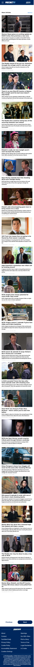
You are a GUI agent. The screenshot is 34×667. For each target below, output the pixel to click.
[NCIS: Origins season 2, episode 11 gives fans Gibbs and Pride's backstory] (17, 318)
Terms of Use (25, 642)
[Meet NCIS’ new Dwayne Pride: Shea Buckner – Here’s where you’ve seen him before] (17, 404)
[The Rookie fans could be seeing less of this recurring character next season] (17, 116)
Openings (24, 633)
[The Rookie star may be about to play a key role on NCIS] (17, 549)
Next (25, 622)
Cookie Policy (5, 645)
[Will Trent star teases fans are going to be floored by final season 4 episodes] (17, 231)
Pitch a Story (25, 639)
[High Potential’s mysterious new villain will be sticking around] (17, 261)
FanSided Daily (6, 639)
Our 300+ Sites (25, 636)
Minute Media (10, 655)
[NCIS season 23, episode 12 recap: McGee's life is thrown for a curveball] (17, 347)
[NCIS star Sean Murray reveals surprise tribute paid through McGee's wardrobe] (17, 432)
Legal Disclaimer (26, 645)
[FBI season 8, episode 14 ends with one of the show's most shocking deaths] (17, 490)
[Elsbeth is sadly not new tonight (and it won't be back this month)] (17, 144)
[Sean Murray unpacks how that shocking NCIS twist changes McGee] (17, 173)
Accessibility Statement (9, 648)
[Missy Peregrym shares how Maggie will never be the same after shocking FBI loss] (17, 461)
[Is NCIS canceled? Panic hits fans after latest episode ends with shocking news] (17, 375)
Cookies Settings (6, 651)
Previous (9, 622)
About (3, 633)
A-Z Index (24, 648)
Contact (4, 636)
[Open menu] (3, 2)
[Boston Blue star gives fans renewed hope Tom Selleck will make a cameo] (17, 520)
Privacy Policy (5, 642)
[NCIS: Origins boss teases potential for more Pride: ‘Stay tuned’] (17, 289)
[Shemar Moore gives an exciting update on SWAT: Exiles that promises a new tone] (17, 29)
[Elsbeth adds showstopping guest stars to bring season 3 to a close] (17, 202)
